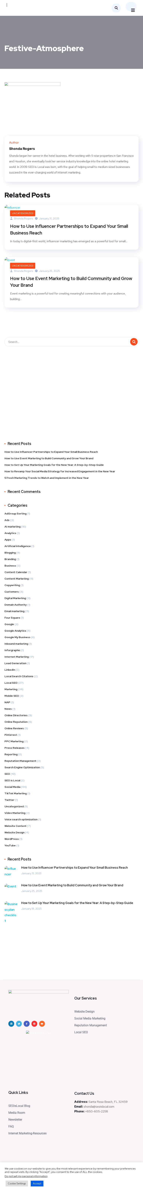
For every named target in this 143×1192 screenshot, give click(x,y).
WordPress (11, 839)
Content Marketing (16, 578)
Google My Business (17, 637)
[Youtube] (42, 1024)
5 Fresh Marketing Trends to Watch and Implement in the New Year (46, 478)
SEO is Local (12, 780)
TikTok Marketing (15, 793)
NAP (7, 702)
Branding (10, 559)
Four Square (12, 617)
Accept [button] (37, 1183)
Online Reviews (14, 728)
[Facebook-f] (26, 1024)
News (8, 708)
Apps (7, 539)
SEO (7, 774)
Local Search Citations (18, 676)
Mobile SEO (11, 695)
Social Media (12, 787)
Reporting (11, 754)
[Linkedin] (11, 1024)
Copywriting (12, 585)
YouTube (10, 845)
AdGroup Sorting (15, 513)
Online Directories (16, 715)
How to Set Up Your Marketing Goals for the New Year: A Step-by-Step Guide (54, 464)
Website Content (15, 826)
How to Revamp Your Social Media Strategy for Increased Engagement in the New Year (59, 471)
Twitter (9, 800)
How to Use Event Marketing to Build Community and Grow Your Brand (71, 282)
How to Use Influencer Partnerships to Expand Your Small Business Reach (69, 229)
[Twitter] (19, 1024)
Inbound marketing (16, 643)
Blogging (10, 552)
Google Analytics (15, 630)
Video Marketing (14, 813)
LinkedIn (9, 669)
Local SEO (11, 682)
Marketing (10, 689)
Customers (11, 591)
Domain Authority (15, 604)
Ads (6, 520)
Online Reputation (16, 721)
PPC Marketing (13, 741)
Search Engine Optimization (22, 767)
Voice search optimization (20, 819)
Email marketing (14, 611)
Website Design (14, 832)
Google (9, 624)
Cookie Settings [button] (17, 1183)
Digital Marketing (15, 598)
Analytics (10, 533)
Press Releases (14, 747)
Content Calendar (15, 572)
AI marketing (12, 526)
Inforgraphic (12, 650)
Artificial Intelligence (17, 546)
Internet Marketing (16, 656)
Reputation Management (20, 761)
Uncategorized (22, 213)
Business (10, 565)
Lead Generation (15, 663)
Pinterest (10, 734)
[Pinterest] (34, 1024)
